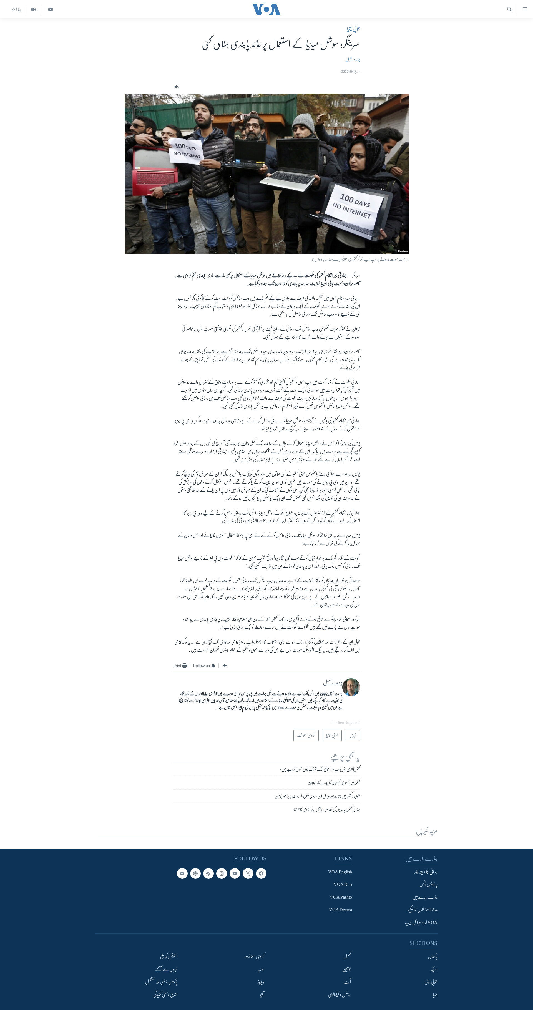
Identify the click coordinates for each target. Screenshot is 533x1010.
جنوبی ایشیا (353, 29)
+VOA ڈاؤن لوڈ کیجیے (423, 910)
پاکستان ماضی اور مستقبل (161, 982)
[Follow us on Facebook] (261, 873)
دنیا (435, 994)
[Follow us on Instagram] (221, 873)
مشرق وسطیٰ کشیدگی (165, 994)
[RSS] (208, 873)
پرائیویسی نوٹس (428, 884)
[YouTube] (50, 9)
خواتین (346, 969)
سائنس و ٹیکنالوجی (339, 994)
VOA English (340, 872)
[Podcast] (195, 873)
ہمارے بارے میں (425, 897)
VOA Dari (343, 884)
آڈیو (262, 994)
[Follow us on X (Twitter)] (248, 873)
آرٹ (347, 982)
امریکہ (434, 969)
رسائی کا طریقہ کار (426, 872)
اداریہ (260, 969)
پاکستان (433, 957)
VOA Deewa (340, 910)
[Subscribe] (182, 873)
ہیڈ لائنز (17, 9)
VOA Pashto (341, 897)
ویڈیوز (261, 982)
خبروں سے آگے (166, 969)
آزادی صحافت (254, 957)
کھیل (347, 957)
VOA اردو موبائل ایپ (421, 922)
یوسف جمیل (353, 59)
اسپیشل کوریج (169, 957)
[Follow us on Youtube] (235, 873)
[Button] (176, 87)
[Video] (33, 9)
